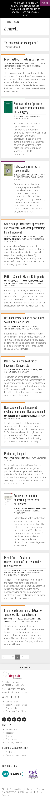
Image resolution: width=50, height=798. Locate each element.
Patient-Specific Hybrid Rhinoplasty (24, 276)
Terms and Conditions (16, 711)
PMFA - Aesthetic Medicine (33, 239)
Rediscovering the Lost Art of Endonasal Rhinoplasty (21, 363)
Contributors (11, 739)
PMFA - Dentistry (28, 66)
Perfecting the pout (15, 453)
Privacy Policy (12, 708)
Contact (9, 736)
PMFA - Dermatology (30, 329)
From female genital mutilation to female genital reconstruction (23, 612)
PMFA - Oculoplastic (22, 119)
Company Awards (14, 742)
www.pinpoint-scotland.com (15, 692)
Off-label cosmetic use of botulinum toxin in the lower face (24, 319)
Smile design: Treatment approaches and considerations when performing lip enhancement (24, 227)
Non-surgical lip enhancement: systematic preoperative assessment (24, 409)
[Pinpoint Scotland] (12, 674)
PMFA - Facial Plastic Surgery (25, 283)
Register (9, 733)
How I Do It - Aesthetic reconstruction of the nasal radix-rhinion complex (23, 561)
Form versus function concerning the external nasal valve (27, 499)
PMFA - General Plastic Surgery (25, 621)
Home (8, 22)
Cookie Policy (12, 702)
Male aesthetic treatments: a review (24, 59)
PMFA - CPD (35, 64)
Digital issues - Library (16, 755)
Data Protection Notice (16, 705)
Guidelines (10, 752)
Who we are (11, 729)
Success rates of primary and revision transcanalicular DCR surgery (30, 107)
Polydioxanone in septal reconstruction (27, 168)
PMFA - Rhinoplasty (20, 372)
